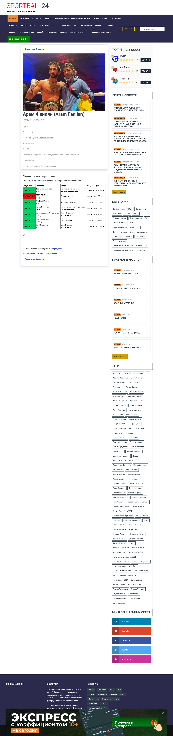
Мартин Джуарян (135, 493)
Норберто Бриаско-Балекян (138, 502)
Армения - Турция (120, 401)
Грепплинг (134, 438)
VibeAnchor (125, 67)
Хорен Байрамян (138, 548)
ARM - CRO (117, 373)
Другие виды (119, 118)
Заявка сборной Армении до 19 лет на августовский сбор (130, 153)
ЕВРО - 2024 (117, 461)
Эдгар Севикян (119, 585)
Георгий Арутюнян (136, 428)
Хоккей (131, 223)
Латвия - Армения (120, 483)
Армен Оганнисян (120, 392)
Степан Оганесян (134, 525)
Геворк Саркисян (119, 424)
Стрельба (129, 237)
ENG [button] (126, 29)
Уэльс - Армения (119, 539)
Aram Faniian (51, 253)
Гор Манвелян (130, 433)
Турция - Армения (120, 534)
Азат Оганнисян (137, 378)
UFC (147, 373)
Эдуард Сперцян (119, 594)
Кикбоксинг (133, 479)
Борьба (136, 214)
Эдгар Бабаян (136, 580)
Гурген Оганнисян (120, 442)
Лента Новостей (136, 218)
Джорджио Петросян (121, 456)
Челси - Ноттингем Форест (128, 333)
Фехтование (140, 237)
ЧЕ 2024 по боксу (119, 552)
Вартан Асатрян (135, 419)
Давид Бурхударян (120, 447)
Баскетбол (117, 214)
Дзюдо (135, 456)
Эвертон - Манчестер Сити (127, 348)
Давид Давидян (137, 447)
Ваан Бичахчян (132, 415)
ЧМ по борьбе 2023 (120, 580)
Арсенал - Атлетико (124, 303)
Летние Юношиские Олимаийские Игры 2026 (130, 246)
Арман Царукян (132, 387)
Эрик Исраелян (119, 603)
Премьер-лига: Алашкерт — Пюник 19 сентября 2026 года (129, 109)
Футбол (117, 105)
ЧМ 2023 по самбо (141, 571)
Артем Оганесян (135, 405)
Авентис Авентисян (120, 378)
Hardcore (127, 373)
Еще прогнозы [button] (119, 356)
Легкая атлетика (119, 241)
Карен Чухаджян (119, 479)
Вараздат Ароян (119, 419)
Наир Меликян (118, 502)
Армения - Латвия (135, 396)
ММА (130, 209)
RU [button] (132, 29)
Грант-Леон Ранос (120, 438)
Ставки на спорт (119, 223)
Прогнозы (116, 520)
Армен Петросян (136, 392)
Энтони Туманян (119, 598)
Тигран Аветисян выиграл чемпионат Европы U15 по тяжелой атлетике (127, 124)
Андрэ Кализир (119, 382)
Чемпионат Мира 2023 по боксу (125, 566)
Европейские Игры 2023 (122, 465)
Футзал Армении (119, 543)
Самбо (146, 520)
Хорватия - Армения (121, 548)
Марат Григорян (119, 493)
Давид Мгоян (118, 451)
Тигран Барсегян (119, 529)
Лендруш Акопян (136, 483)
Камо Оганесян (119, 474)
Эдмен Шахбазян (134, 585)
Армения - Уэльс (136, 401)
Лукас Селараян (119, 488)
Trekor (123, 56)
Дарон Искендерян (134, 451)
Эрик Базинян (134, 598)
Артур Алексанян (135, 410)
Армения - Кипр (119, 396)
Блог (147, 218)
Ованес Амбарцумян (121, 506)
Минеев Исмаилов (138, 497)
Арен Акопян (118, 387)
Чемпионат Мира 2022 (140, 562)
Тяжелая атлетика (120, 227)
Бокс (123, 209)
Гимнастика (117, 237)
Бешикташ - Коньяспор (126, 273)
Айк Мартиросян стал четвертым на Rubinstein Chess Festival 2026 (130, 183)
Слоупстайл (134, 227)
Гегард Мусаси (134, 424)
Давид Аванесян (136, 442)
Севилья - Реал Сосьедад (127, 288)
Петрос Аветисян (142, 516)
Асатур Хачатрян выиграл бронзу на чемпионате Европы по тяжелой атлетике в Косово (130, 138)
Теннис (127, 214)
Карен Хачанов (134, 474)
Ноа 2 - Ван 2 (120, 318)
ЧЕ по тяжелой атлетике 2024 (124, 557)
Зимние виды (118, 470)
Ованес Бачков (138, 506)
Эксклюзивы (134, 594)
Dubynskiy (124, 78)
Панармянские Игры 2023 (123, 250)
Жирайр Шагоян (140, 465)
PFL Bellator (138, 373)
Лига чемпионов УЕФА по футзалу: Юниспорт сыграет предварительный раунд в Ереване (129, 168)
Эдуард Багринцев (120, 589)
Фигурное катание (120, 232)
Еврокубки (129, 461)
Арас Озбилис (133, 382)
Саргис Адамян (119, 525)
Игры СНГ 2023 (132, 470)
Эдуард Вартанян (138, 589)
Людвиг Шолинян (135, 488)
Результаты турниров (131, 520)
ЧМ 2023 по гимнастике (122, 571)
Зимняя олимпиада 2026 (139, 232)
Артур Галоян (118, 415)
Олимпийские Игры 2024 (122, 511)
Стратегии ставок (120, 218)
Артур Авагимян (119, 410)
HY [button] (137, 29)
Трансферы (140, 250)
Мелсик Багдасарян (120, 497)
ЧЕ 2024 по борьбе (136, 552)
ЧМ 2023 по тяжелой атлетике (124, 575)
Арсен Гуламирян (119, 405)
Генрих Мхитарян (119, 428)
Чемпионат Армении (121, 562)
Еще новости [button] (119, 192)
